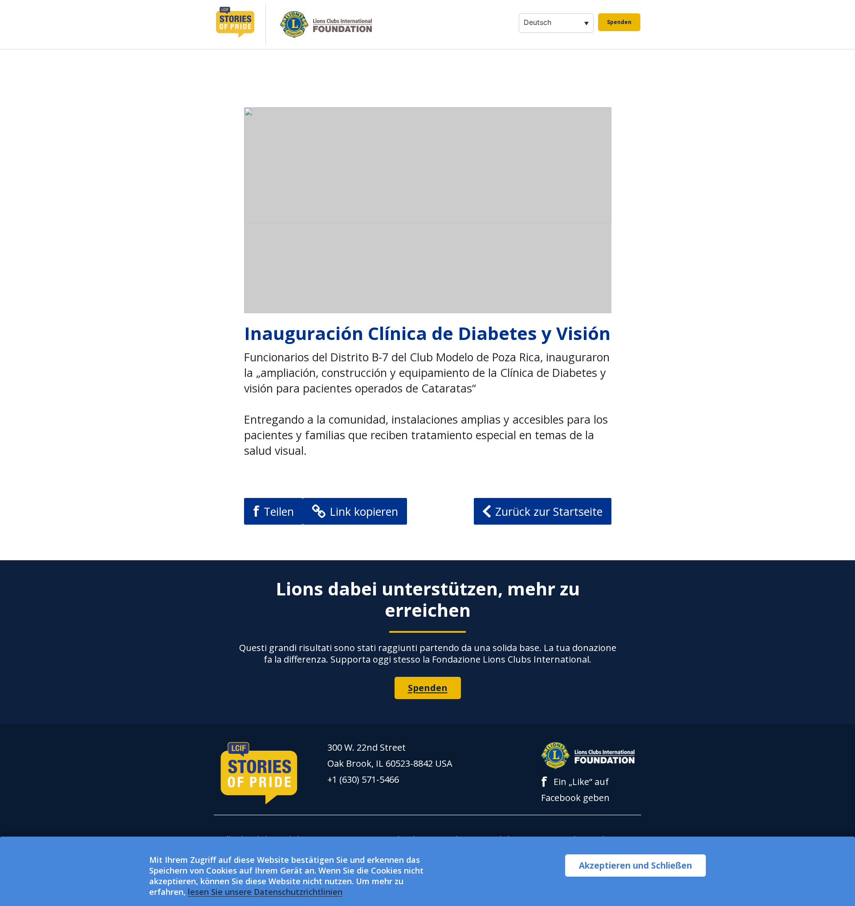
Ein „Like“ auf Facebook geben (575, 789)
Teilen (273, 511)
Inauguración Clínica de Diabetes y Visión (427, 333)
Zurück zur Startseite (549, 511)
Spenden (619, 22)
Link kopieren (364, 511)
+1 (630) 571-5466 (363, 779)
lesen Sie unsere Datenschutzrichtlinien (265, 891)
